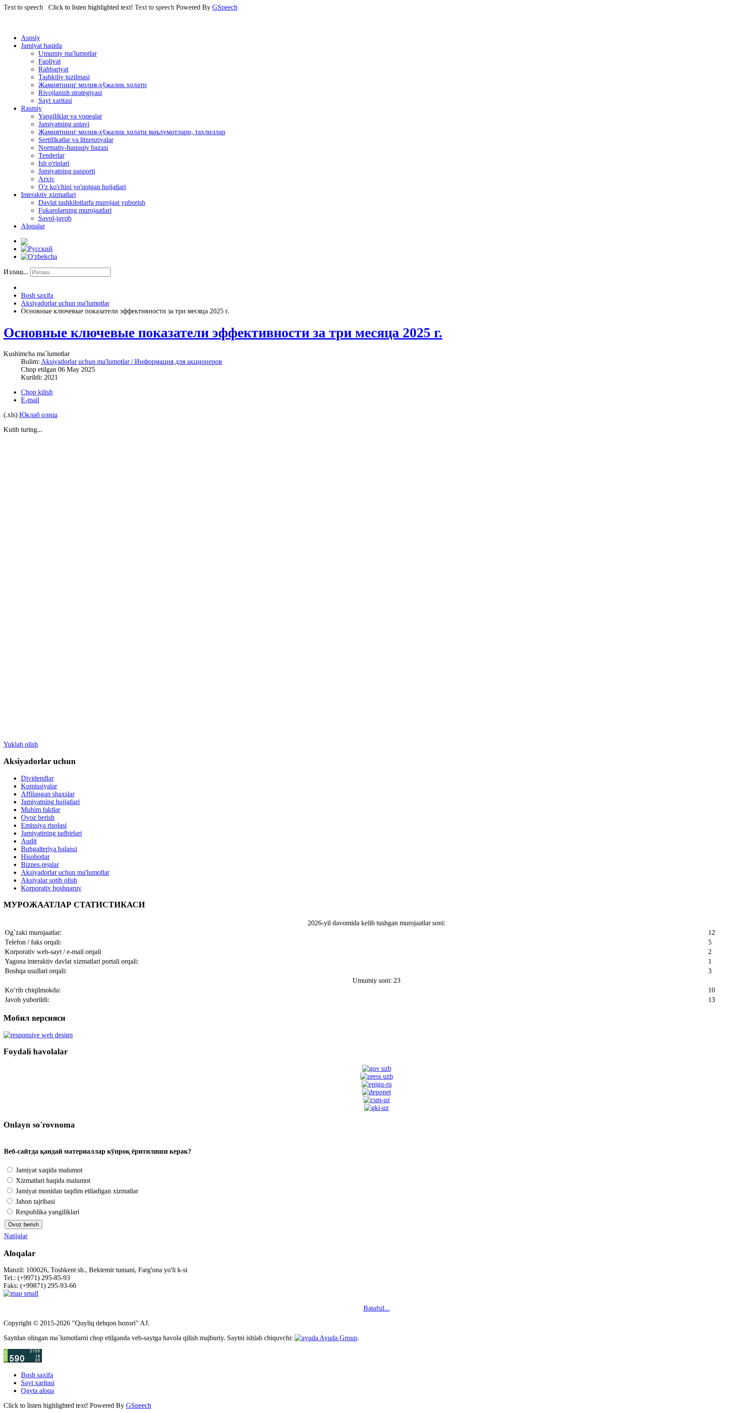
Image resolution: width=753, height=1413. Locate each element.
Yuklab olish (20, 744)
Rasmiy (31, 108)
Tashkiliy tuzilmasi (64, 77)
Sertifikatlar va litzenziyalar (75, 139)
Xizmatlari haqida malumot (52, 1180)
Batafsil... (376, 1308)
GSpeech (224, 7)
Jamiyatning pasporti (66, 171)
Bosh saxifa (37, 295)
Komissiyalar (39, 786)
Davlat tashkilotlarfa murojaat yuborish (91, 202)
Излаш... (15, 271)
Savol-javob (54, 218)
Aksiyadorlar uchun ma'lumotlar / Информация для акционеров (131, 361)
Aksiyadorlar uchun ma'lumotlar (65, 303)
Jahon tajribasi (34, 1201)
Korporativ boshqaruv (51, 888)
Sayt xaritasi (55, 100)
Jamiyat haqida (41, 45)
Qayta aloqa (37, 1390)
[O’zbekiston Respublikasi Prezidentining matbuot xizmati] (376, 1076)
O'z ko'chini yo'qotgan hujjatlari (82, 186)
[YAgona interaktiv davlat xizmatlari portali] (377, 1084)
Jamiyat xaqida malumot (48, 1170)
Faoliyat (49, 61)
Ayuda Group (337, 1338)
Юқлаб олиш (38, 414)
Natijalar (15, 1236)
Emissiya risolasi (44, 825)
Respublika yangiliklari (46, 1212)
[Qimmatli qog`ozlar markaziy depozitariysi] (376, 1092)
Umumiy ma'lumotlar (67, 53)
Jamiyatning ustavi (63, 124)
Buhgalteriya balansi (49, 849)
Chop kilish (37, 392)
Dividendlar (37, 778)
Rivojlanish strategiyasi (70, 92)
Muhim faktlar (40, 809)
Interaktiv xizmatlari (48, 194)
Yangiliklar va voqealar (70, 116)
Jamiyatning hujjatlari (50, 801)
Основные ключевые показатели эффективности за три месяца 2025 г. (222, 332)
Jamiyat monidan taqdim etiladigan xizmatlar (76, 1191)
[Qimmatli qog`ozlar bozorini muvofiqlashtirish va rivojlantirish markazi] (376, 1100)
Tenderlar (51, 155)
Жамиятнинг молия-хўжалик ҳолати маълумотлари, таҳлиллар (131, 132)
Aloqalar (33, 226)
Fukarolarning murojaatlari (75, 210)
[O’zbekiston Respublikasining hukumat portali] (376, 1068)
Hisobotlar (35, 856)
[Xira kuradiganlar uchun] (24, 241)
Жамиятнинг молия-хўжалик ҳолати (92, 84)
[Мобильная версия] (38, 1035)
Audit (29, 841)
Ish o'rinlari (53, 163)
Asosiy (30, 37)
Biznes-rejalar (40, 864)
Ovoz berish (37, 817)
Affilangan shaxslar (48, 794)
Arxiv (46, 179)
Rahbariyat (53, 69)
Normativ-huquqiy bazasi (73, 147)
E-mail (30, 400)
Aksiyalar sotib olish (49, 880)
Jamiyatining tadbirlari (51, 833)
